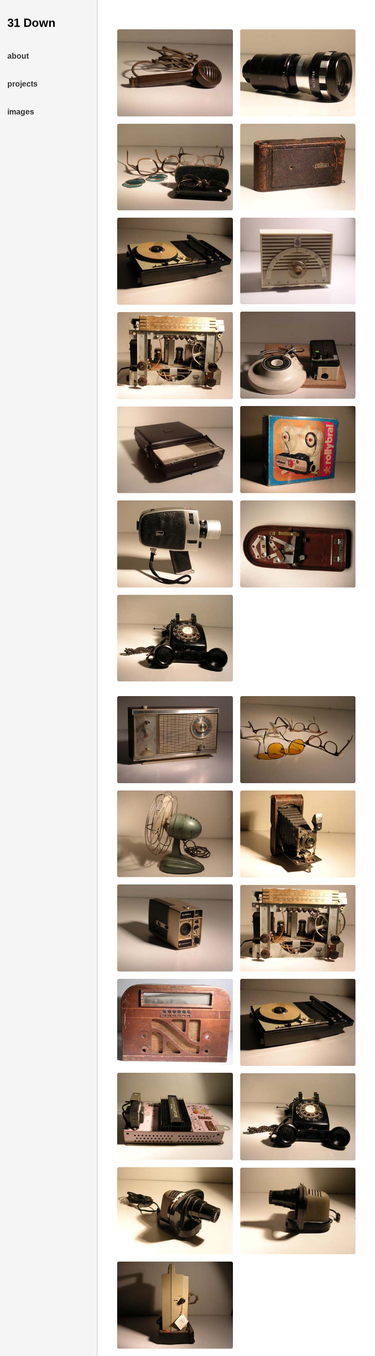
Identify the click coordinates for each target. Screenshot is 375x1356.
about (18, 56)
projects (22, 84)
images (20, 112)
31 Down (31, 22)
